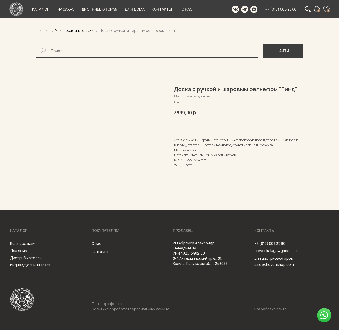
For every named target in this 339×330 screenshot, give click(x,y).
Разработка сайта (270, 309)
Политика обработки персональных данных (130, 309)
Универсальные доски (74, 30)
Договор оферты (107, 303)
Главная (43, 30)
